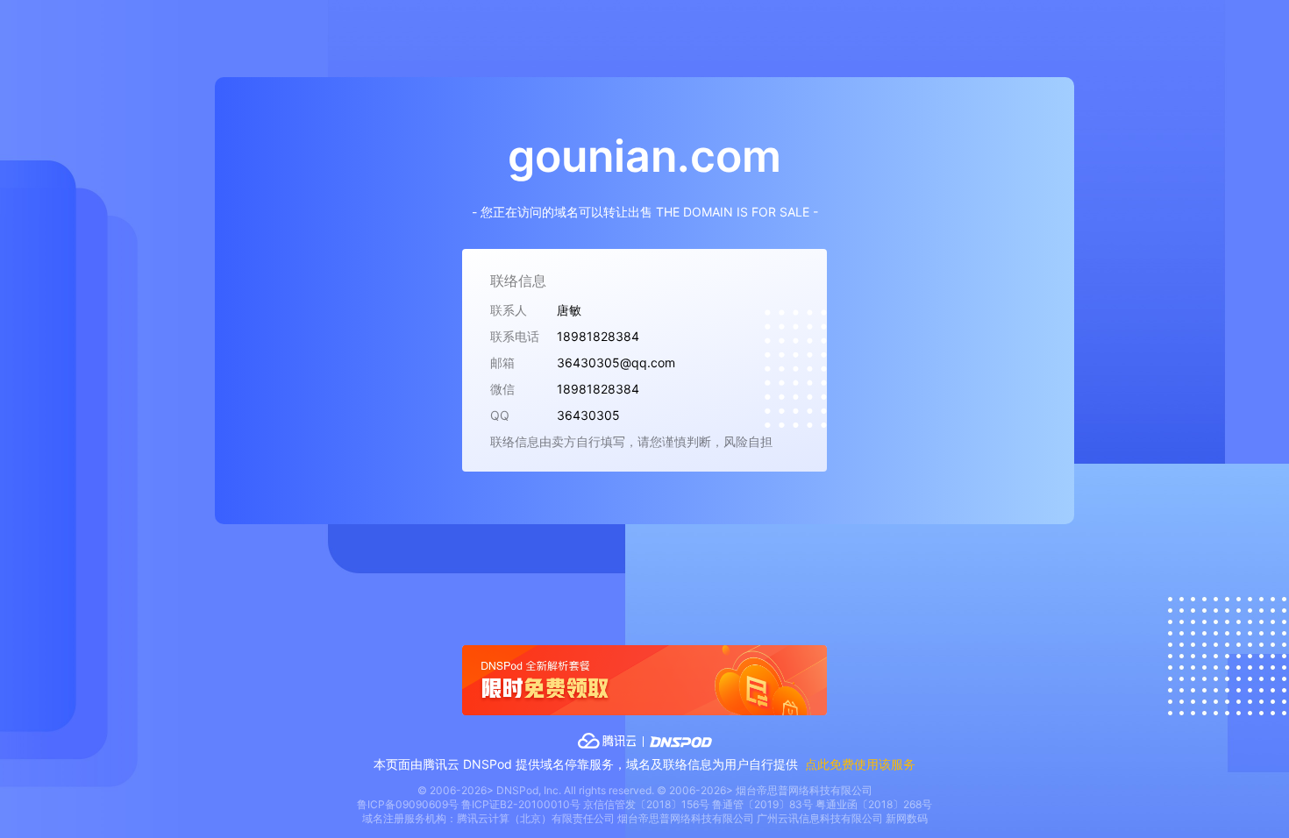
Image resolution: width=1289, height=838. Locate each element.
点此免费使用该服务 (860, 763)
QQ (499, 415)
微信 (502, 388)
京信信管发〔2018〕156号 (646, 804)
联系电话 (514, 336)
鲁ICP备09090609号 (408, 804)
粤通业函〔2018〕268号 (873, 804)
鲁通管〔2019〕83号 (762, 804)
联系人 (508, 309)
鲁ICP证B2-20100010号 (520, 804)
